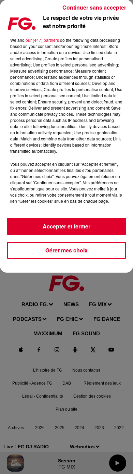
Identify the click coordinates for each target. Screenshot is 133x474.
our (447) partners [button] (42, 40)
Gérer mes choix (66, 250)
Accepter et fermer (66, 226)
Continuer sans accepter (94, 7)
